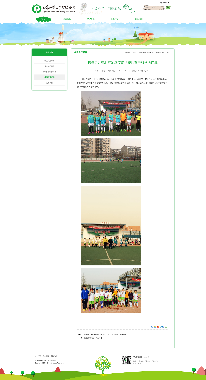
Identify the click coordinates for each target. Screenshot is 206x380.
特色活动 (91, 19)
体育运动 (49, 52)
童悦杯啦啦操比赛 (49, 72)
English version (164, 3)
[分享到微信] (166, 327)
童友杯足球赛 (49, 61)
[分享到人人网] (163, 327)
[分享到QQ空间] (155, 327)
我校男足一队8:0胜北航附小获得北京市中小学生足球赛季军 (106, 335)
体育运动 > (151, 52)
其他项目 (49, 83)
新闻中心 (115, 19)
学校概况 (67, 19)
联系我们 (139, 19)
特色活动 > (142, 52)
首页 (43, 19)
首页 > (135, 52)
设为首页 (38, 356)
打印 (146, 71)
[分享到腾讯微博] (161, 327)
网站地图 (54, 356)
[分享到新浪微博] (158, 327)
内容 (168, 52)
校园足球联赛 (49, 77)
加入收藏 (46, 356)
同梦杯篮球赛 (49, 66)
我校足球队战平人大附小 (93, 338)
